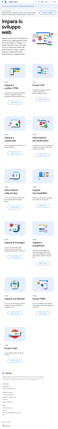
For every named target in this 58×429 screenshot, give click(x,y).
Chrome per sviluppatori (8, 394)
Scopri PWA (38, 298)
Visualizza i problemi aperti (8, 388)
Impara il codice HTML (11, 87)
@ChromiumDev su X (7, 408)
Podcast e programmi (7, 402)
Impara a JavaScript (10, 139)
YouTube (4, 410)
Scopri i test (10, 348)
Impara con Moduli (14, 298)
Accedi (54, 1)
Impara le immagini (14, 242)
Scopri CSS (38, 85)
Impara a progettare (38, 244)
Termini (3, 422)
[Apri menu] (2, 2)
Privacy (8, 422)
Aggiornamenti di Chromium (9, 397)
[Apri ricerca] (35, 2)
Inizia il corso (15, 102)
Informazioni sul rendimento (40, 139)
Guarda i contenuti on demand (26, 6)
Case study (5, 399)
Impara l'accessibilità (39, 192)
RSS (3, 415)
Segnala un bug (6, 386)
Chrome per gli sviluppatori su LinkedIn (11, 412)
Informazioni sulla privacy (11, 192)
